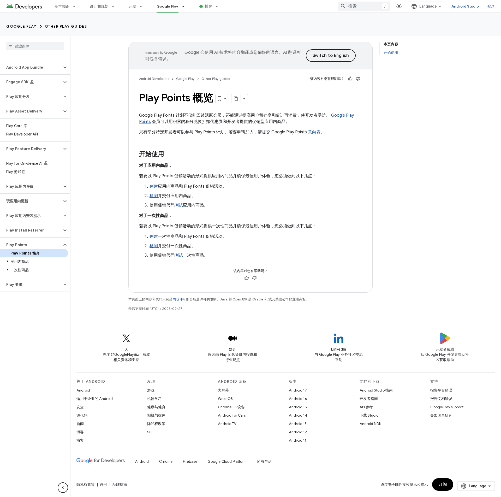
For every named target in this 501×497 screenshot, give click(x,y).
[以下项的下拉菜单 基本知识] (76, 6)
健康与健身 (156, 407)
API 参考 (366, 407)
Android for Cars (232, 415)
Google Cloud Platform (227, 461)
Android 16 (298, 398)
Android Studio (465, 6)
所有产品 (264, 461)
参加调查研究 (441, 415)
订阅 (442, 484)
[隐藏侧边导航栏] (63, 487)
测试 (179, 205)
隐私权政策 (156, 423)
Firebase (190, 461)
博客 (208, 6)
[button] (31, 67)
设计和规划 (99, 6)
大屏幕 (223, 390)
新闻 (80, 423)
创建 (154, 186)
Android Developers (154, 78)
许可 (103, 484)
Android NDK (370, 423)
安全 (80, 407)
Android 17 (298, 390)
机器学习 (154, 398)
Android (83, 390)
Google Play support (446, 407)
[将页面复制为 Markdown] (236, 98)
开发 (132, 6)
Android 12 (298, 432)
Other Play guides (66, 26)
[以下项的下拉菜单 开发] (143, 6)
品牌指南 (119, 484)
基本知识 (62, 6)
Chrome (165, 461)
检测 (154, 195)
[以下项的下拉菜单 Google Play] (185, 6)
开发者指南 (369, 398)
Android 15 (298, 407)
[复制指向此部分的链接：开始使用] (169, 154)
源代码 (81, 415)
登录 (491, 6)
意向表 (314, 132)
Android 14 (298, 415)
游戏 (150, 390)
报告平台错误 (441, 390)
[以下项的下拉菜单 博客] (219, 6)
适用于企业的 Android (94, 398)
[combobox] (364, 6)
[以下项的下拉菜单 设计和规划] (115, 6)
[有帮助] (350, 79)
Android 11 (297, 440)
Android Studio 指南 (376, 390)
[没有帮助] (358, 79)
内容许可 (179, 299)
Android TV (227, 423)
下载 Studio (369, 415)
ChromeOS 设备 (231, 407)
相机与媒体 (156, 415)
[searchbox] (35, 46)
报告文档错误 (441, 398)
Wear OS (225, 398)
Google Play (167, 6)
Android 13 (298, 423)
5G (149, 432)
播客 (80, 440)
